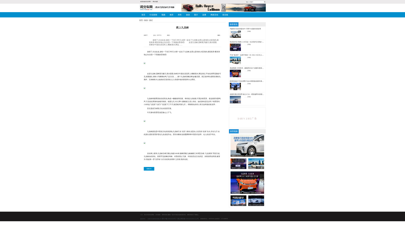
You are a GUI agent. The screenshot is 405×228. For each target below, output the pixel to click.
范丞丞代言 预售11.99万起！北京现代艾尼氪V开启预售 (249, 42)
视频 (163, 15)
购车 (171, 15)
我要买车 (149, 169)
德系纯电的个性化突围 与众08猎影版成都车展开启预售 (249, 81)
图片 (196, 15)
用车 (180, 15)
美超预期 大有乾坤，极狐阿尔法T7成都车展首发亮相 (248, 68)
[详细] (249, 31)
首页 (143, 15)
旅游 (188, 15)
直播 (204, 15)
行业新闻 (153, 15)
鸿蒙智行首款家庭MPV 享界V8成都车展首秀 (245, 29)
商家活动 (214, 15)
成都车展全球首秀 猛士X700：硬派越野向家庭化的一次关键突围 (252, 94)
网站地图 (155, 1)
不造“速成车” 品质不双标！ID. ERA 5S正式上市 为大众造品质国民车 (254, 55)
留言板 (225, 15)
